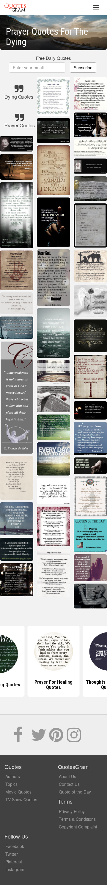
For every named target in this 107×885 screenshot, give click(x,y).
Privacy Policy (72, 811)
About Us (67, 776)
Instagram (14, 869)
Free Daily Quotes (53, 58)
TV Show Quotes (21, 799)
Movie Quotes (18, 792)
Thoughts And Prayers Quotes (53, 684)
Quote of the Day (75, 792)
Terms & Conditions (77, 819)
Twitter (11, 854)
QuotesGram (15, 7)
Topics (11, 784)
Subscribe (83, 67)
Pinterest (13, 862)
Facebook (14, 846)
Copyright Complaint (78, 827)
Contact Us (69, 784)
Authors (12, 776)
